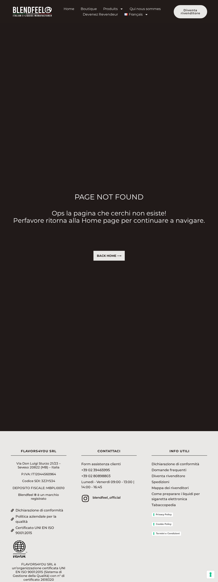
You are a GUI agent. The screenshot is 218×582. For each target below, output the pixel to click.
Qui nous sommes (145, 9)
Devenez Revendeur (100, 14)
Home (69, 9)
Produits (110, 9)
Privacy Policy (164, 514)
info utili (179, 451)
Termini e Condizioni (168, 533)
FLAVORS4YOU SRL (38, 451)
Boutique (89, 9)
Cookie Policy (163, 524)
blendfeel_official (106, 497)
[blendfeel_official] (85, 498)
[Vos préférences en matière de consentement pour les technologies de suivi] (211, 574)
